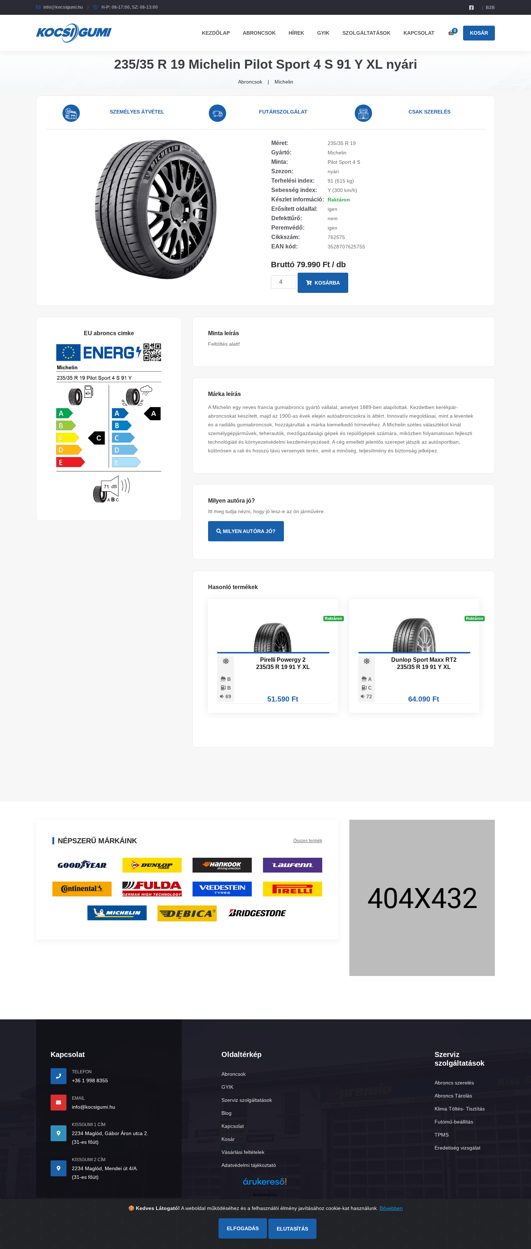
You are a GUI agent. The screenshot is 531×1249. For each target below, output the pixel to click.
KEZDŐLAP (216, 33)
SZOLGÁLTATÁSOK (366, 33)
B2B (490, 7)
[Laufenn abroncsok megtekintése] (292, 865)
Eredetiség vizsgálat (457, 1148)
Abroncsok (250, 82)
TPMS (442, 1135)
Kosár (228, 1139)
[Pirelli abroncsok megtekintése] (292, 889)
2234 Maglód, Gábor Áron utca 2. (110, 1133)
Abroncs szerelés (454, 1083)
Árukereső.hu (265, 1195)
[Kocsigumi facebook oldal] (471, 7)
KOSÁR (479, 33)
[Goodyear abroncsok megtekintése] (82, 865)
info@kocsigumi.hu (63, 7)
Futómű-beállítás (454, 1122)
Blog (226, 1113)
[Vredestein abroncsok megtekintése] (222, 889)
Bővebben (391, 1208)
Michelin (284, 82)
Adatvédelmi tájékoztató (248, 1165)
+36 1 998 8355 (90, 1080)
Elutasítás (292, 1229)
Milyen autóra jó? (248, 531)
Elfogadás (243, 1228)
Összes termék (307, 840)
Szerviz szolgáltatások (246, 1100)
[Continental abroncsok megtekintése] (82, 889)
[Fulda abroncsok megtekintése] (152, 889)
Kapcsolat (232, 1126)
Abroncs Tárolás (453, 1096)
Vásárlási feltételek (242, 1152)
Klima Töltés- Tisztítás (460, 1109)
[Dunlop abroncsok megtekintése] (152, 865)
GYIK (323, 33)
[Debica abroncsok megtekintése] (187, 913)
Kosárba (326, 283)
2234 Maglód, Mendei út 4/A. (105, 1168)
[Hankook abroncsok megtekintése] (222, 865)
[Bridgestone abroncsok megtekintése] (257, 913)
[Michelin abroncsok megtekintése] (117, 913)
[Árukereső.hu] (264, 1184)
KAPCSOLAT (419, 33)
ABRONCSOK (259, 33)
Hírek (296, 33)
